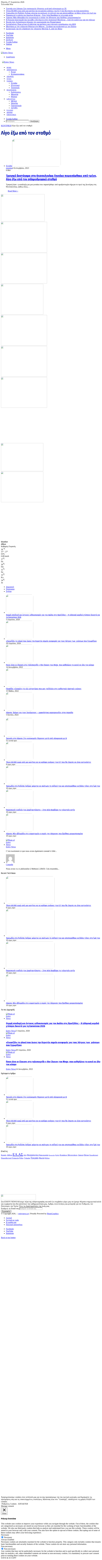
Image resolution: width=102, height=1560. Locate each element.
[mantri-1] (22, 501)
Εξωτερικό (15, 85)
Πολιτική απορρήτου (14, 1225)
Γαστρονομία (16, 106)
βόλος (47, 1158)
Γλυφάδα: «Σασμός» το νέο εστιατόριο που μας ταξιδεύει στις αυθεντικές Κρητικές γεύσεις (43, 689)
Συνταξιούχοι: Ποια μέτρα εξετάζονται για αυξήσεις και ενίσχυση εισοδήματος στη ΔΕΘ (41, 24)
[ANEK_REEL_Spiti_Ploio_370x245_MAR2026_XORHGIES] (22, 470)
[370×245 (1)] (24, 407)
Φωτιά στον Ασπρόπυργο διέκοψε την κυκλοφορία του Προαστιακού (33, 22)
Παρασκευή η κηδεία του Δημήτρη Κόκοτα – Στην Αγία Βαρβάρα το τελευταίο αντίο (39, 15)
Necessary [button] (5, 1535)
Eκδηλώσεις (16, 92)
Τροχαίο (35, 1158)
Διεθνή (9, 112)
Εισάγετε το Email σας (10, 1208)
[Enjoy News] (7, 53)
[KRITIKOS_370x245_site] (24, 252)
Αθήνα (9, 1155)
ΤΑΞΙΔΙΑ (10, 81)
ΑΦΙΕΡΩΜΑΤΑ (12, 70)
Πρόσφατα (10, 589)
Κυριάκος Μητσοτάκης (68, 1155)
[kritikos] (23, 221)
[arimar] (24, 376)
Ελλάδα (14, 83)
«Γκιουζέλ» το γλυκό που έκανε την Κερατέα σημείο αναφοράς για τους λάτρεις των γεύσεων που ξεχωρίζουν (51, 641)
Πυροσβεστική (93, 1155)
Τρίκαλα (27, 1158)
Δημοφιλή (10, 587)
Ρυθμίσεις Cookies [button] (9, 1504)
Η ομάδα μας (11, 1222)
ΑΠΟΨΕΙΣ (10, 76)
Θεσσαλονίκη (33, 1155)
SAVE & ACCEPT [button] (8, 1558)
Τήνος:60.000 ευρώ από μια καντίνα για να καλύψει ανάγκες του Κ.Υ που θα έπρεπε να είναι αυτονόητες (47, 11)
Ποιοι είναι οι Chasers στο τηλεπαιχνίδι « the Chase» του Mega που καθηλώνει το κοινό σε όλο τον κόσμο (50, 665)
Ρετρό (13, 72)
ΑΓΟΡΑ (14, 108)
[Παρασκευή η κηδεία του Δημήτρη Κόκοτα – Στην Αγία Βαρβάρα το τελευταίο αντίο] (19, 807)
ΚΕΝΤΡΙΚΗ (6, 126)
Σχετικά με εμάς (12, 1220)
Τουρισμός (15, 88)
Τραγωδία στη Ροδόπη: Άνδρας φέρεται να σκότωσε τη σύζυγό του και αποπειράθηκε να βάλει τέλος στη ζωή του (51, 13)
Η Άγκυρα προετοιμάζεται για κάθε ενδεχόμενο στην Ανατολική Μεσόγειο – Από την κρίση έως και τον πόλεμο (50, 20)
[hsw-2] (24, 345)
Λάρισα (80, 1155)
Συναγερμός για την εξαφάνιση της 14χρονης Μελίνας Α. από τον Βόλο (34, 29)
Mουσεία (14, 94)
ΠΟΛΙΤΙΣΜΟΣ (11, 90)
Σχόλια (8, 591)
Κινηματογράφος (17, 74)
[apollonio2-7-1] (22, 314)
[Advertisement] (51, 425)
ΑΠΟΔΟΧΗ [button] (23, 1504)
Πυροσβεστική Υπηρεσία (10, 1158)
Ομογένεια (11, 115)
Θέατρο (14, 97)
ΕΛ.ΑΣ (18, 1154)
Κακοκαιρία (43, 1155)
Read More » (13, 191)
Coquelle (9, 864)
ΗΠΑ (25, 1155)
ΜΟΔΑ (14, 101)
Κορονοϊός (52, 1155)
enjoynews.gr (23, 1214)
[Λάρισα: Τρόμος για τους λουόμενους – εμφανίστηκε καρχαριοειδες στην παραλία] (19, 710)
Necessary (8, 1537)
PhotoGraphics (53, 1214)
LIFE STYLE (11, 99)
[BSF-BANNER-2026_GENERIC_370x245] (24, 283)
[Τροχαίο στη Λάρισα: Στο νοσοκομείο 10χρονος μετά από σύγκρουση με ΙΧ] (19, 736)
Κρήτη (57, 1155)
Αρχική (9, 1218)
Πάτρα (86, 1155)
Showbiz (14, 103)
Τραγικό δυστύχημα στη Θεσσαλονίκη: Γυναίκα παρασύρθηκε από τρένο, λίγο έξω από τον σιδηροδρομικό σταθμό (51, 177)
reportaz (9, 168)
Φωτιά (42, 1158)
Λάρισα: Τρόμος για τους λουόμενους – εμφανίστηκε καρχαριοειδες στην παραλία (39, 712)
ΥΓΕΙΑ (9, 79)
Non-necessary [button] (7, 1546)
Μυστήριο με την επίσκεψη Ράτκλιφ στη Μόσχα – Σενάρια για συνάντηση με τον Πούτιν (41, 26)
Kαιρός (3, 1155)
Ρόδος (21, 1158)
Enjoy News (11, 847)
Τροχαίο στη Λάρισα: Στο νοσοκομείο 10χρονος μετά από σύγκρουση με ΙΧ (36, 8)
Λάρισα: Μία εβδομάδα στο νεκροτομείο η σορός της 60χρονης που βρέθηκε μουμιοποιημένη (43, 17)
